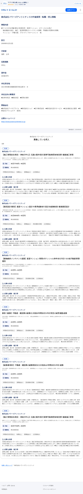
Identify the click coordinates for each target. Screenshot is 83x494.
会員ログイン (71, 10)
